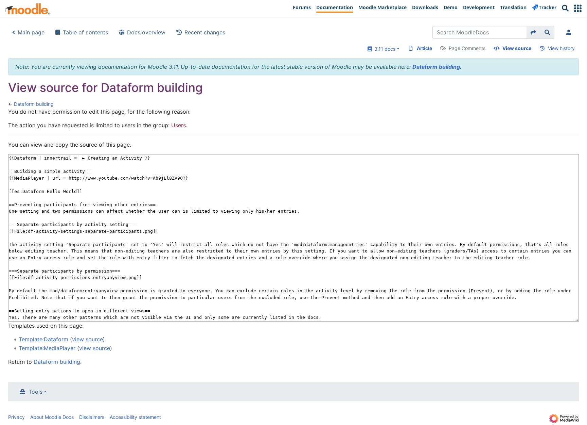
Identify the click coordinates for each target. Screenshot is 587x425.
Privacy (16, 417)
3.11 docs (383, 49)
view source (87, 339)
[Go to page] (533, 32)
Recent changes (204, 32)
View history (561, 48)
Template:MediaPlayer (47, 348)
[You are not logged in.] (570, 32)
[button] (577, 8)
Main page (31, 32)
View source (516, 48)
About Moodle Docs (52, 417)
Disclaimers (91, 417)
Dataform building (436, 66)
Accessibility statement (135, 417)
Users (178, 125)
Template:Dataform (43, 339)
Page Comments (467, 48)
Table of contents (85, 32)
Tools (35, 391)
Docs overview (146, 32)
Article (424, 48)
